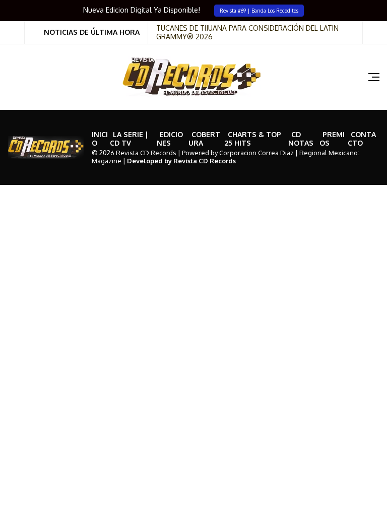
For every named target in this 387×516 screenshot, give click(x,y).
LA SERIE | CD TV (129, 138)
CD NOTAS (300, 138)
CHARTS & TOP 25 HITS (253, 138)
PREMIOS (332, 138)
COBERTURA (204, 138)
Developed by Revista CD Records (181, 161)
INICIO (100, 138)
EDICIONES (170, 138)
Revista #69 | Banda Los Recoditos (259, 10)
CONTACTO (362, 138)
